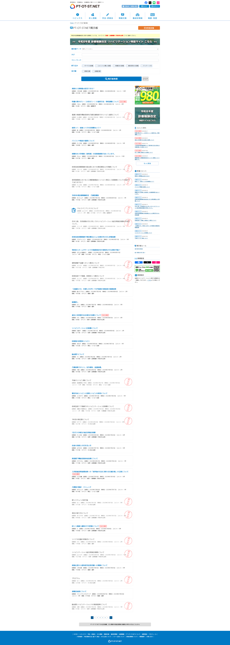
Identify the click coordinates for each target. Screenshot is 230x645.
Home (72, 23)
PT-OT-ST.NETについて (133, 634)
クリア (145, 79)
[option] (147, 95)
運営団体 (144, 634)
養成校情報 (137, 15)
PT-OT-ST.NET (85, 6)
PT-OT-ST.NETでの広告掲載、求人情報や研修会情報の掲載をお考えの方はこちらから (115, 624)
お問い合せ (134, 6)
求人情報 (92, 15)
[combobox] (120, 49)
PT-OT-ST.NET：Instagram (158, 2)
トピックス (77, 15)
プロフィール (153, 634)
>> (111, 617)
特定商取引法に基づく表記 (91, 636)
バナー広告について (118, 636)
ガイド (144, 6)
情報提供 (142, 636)
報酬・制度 (152, 15)
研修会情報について (132, 636)
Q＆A (127, 6)
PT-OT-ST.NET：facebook (146, 2)
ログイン (155, 6)
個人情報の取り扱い (140, 252)
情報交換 (122, 15)
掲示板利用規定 (139, 249)
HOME (76, 634)
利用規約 (79, 636)
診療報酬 (121, 634)
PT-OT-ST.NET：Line (154, 2)
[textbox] (120, 49)
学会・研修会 (107, 15)
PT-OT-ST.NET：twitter (150, 2)
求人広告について (106, 636)
